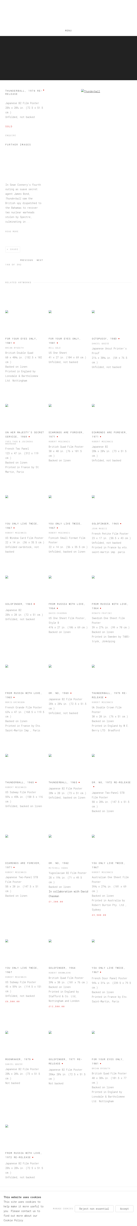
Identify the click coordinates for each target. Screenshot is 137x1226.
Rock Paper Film (68, 14)
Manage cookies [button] (63, 1208)
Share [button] (14, 249)
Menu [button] (68, 29)
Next (40, 260)
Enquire (10, 135)
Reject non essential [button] (94, 1208)
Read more (12, 231)
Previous (26, 260)
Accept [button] (124, 1208)
